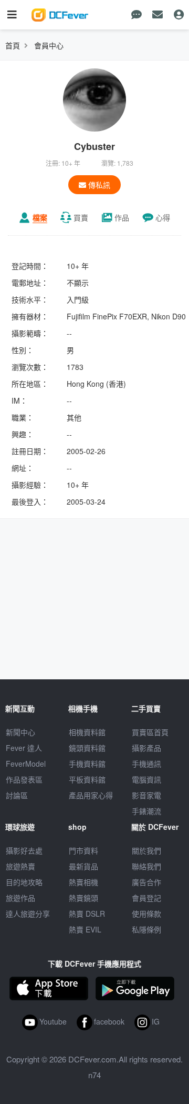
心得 (162, 217)
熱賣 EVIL (85, 929)
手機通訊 (146, 763)
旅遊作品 (20, 897)
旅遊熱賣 (20, 866)
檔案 (40, 217)
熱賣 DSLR (87, 913)
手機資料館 (87, 763)
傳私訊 (98, 184)
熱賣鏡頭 (83, 897)
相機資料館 (87, 732)
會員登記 (146, 897)
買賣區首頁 (150, 732)
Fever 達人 (24, 747)
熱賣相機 (83, 882)
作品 (121, 217)
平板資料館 (87, 779)
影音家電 (146, 795)
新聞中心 (20, 732)
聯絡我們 (146, 866)
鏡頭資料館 (87, 747)
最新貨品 (83, 866)
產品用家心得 (91, 795)
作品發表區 (24, 779)
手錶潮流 (146, 811)
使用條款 (146, 913)
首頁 (12, 45)
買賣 (81, 217)
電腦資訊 (146, 779)
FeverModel (26, 763)
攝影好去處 (24, 850)
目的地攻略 (24, 882)
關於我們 (146, 850)
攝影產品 (146, 747)
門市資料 (83, 850)
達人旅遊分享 (28, 913)
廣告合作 (146, 882)
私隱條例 (146, 929)
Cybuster (94, 146)
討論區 (17, 795)
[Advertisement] (94, 600)
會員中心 (49, 45)
